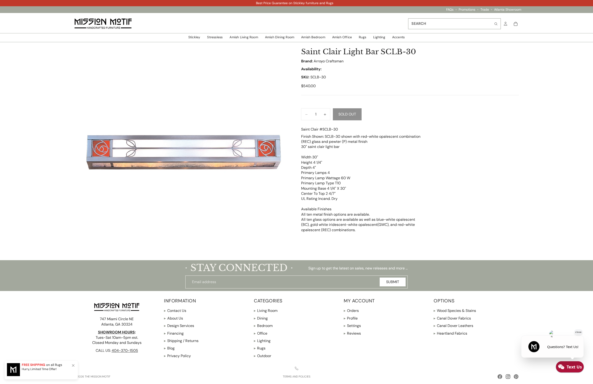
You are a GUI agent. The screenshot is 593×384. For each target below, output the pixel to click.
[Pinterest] (516, 376)
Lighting (262, 340)
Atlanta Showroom (507, 10)
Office (260, 333)
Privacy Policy (177, 355)
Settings (352, 325)
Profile (351, 318)
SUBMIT (392, 281)
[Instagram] (508, 376)
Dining (261, 318)
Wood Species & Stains (455, 310)
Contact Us (175, 310)
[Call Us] (296, 368)
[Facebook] (500, 376)
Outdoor (262, 355)
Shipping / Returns (181, 340)
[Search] (496, 23)
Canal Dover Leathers (453, 325)
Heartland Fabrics (450, 333)
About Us (173, 318)
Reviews (352, 333)
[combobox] (454, 23)
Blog (169, 348)
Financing (174, 333)
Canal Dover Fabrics (452, 318)
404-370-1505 (125, 350)
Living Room (266, 310)
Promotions (467, 10)
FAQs (450, 10)
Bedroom (263, 325)
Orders (351, 310)
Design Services (179, 325)
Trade (484, 10)
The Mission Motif (97, 376)
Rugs (259, 348)
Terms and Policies (296, 376)
